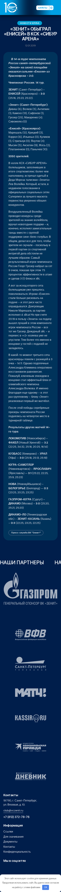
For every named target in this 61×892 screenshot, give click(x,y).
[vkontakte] (5, 868)
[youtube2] (10, 868)
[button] (58, 7)
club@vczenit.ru (13, 810)
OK (45, 887)
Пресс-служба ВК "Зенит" (26, 532)
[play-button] (16, 868)
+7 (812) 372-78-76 (16, 817)
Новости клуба (29, 23)
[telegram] (21, 868)
